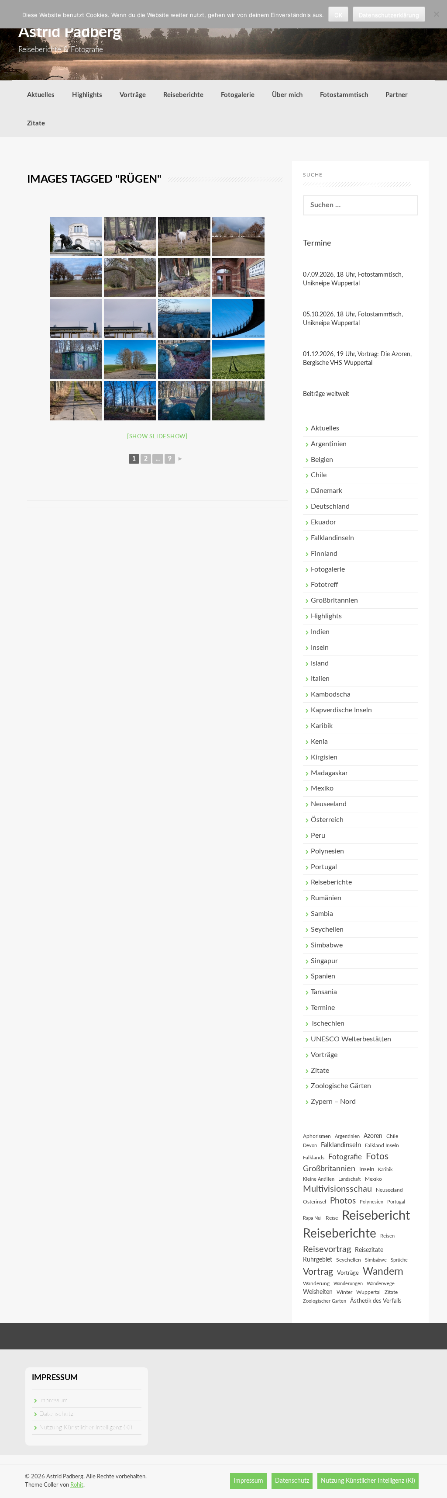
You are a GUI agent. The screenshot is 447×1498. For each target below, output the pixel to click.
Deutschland (330, 506)
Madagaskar (329, 773)
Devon (310, 1145)
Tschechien (327, 1023)
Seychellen (327, 929)
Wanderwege (381, 1283)
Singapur (324, 960)
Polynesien (327, 851)
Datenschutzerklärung (389, 14)
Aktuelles (41, 95)
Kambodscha (331, 694)
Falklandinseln (332, 537)
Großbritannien (334, 600)
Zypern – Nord (333, 1101)
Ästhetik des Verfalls (376, 1301)
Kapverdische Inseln (341, 710)
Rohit (76, 1485)
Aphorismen (317, 1136)
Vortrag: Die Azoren (384, 354)
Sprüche (399, 1260)
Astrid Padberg (69, 32)
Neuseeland (329, 804)
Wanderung (316, 1283)
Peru (318, 835)
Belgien (322, 459)
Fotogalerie (237, 95)
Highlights (87, 95)
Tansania (324, 991)
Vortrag (318, 1271)
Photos (343, 1201)
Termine (323, 1007)
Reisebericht (376, 1215)
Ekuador (323, 522)
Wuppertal (368, 1292)
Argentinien (329, 443)
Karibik (322, 725)
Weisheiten (318, 1292)
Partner (396, 95)
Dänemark (326, 490)
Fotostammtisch (344, 95)
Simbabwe (327, 945)
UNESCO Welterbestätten (351, 1039)
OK (338, 14)
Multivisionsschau (337, 1189)
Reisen (387, 1236)
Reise (332, 1218)
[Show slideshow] (157, 437)
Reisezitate (369, 1250)
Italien (320, 678)
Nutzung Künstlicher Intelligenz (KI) (85, 1428)
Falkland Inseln (382, 1145)
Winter (344, 1292)
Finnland (324, 553)
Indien (320, 631)
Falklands (313, 1157)
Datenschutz (56, 1414)
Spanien (323, 976)
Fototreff (324, 584)
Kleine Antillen (318, 1179)
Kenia (319, 741)
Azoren (373, 1136)
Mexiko (322, 788)
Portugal (324, 866)
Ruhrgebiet (317, 1260)
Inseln (320, 647)
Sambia (322, 913)
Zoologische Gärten (341, 1085)
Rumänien (326, 898)
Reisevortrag (327, 1249)
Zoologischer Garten (324, 1301)
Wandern (383, 1271)
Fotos (377, 1156)
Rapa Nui (312, 1218)
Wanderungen (348, 1283)
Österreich (327, 819)
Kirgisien (324, 757)
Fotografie (345, 1157)
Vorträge (133, 95)
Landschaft (349, 1179)
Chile (319, 475)
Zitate (36, 123)
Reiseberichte (183, 95)
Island (320, 663)
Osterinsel (314, 1201)
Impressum (53, 1400)
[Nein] (436, 14)
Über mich (287, 95)
